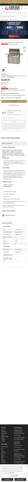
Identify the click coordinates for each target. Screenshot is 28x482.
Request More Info (15, 105)
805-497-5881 (18, 459)
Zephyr (2, 451)
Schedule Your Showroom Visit (14, 4)
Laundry (3, 434)
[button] (14, 0)
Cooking (3, 430)
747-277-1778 (18, 447)
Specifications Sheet (10, 215)
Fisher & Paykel (4, 446)
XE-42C (6, 84)
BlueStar (3, 456)
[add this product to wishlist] (24, 50)
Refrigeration (4, 431)
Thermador (3, 452)
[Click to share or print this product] (24, 47)
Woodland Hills (18, 430)
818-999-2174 (18, 435)
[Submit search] (25, 16)
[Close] (26, 466)
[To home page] (12, 8)
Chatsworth (17, 442)
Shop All (3, 441)
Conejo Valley (17, 453)
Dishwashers (4, 433)
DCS (2, 454)
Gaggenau (3, 460)
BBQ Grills (21, 40)
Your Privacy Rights (14, 475)
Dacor (2, 457)
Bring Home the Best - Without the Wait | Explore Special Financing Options (14, 2)
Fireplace (3, 439)
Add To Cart (14, 101)
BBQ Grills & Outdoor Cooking (12, 40)
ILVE (2, 448)
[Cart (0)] (25, 8)
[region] (14, 473)
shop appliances (14, 36)
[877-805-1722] (21, 8)
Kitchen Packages (4, 436)
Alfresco (7, 82)
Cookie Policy (12, 472)
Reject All (7, 479)
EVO (2, 459)
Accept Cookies (20, 479)
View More (3, 462)
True (2, 449)
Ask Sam (14, 121)
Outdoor (2, 40)
